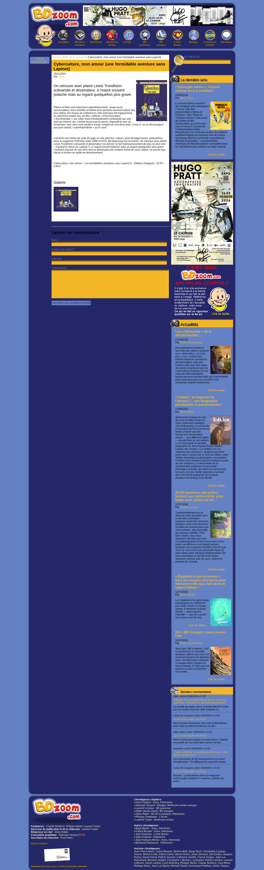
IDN (82, 835)
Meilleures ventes (112, 44)
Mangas (193, 42)
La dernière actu (193, 80)
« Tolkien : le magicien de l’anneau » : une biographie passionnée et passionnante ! (198, 400)
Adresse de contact (62, 249)
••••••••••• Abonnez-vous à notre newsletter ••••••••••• (59, 866)
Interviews (226, 42)
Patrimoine (96, 42)
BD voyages (161, 44)
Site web (56, 258)
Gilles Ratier (187, 98)
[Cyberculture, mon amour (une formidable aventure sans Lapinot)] (66, 210)
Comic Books (177, 44)
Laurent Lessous (189, 507)
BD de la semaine (80, 44)
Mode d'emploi (39, 843)
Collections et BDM (210, 44)
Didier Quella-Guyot (191, 342)
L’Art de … (128, 42)
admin (61, 76)
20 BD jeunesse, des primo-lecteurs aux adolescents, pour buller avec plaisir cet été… (199, 496)
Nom (54, 240)
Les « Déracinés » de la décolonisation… (193, 333)
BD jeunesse (145, 44)
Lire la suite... (217, 154)
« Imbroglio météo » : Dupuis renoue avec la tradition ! (197, 88)
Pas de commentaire (39, 60)
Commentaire (59, 268)
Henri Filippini (188, 594)
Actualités (63, 42)
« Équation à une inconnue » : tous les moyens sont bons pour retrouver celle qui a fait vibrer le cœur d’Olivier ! (200, 582)
